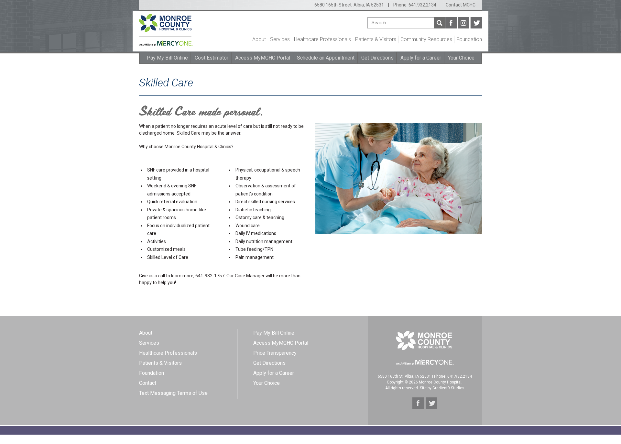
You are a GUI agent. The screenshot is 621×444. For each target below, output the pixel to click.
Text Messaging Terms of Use (173, 393)
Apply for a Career (420, 58)
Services (280, 39)
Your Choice (461, 58)
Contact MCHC (460, 4)
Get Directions (377, 58)
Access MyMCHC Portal (262, 58)
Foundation (469, 39)
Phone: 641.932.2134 (414, 4)
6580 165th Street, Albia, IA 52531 (349, 4)
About (259, 39)
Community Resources (426, 39)
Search (439, 22)
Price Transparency (275, 353)
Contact (147, 383)
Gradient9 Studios (448, 388)
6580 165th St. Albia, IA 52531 (404, 376)
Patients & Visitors (375, 39)
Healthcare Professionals (322, 39)
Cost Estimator (211, 58)
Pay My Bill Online (167, 58)
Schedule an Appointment (325, 58)
